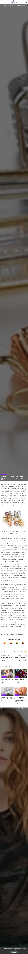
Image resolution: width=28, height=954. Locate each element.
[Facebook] (14, 651)
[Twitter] (18, 651)
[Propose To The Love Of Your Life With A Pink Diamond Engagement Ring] (21, 691)
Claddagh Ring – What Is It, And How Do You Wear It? (7, 699)
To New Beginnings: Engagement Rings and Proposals (20, 681)
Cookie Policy (16, 949)
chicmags (5, 478)
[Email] (25, 651)
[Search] (26, 2)
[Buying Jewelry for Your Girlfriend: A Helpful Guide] (7, 673)
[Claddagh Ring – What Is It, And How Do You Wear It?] (7, 691)
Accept (14, 952)
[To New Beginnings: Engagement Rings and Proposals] (21, 673)
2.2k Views (11, 478)
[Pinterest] (21, 651)
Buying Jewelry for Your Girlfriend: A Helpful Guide (7, 681)
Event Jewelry (19, 634)
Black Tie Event (10, 634)
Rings (3, 694)
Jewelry (3, 474)
